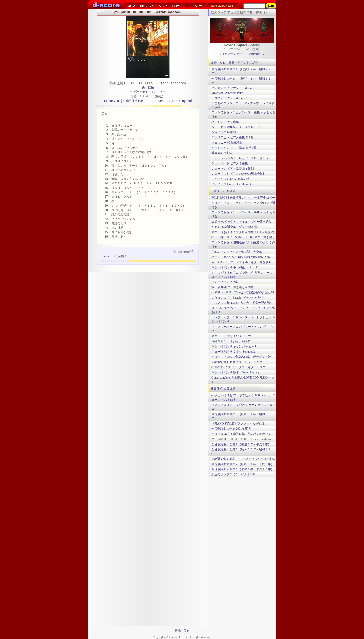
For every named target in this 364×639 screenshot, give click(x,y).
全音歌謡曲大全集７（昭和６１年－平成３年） (242, 464)
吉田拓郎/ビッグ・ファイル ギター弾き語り (241, 262)
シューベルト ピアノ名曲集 (229, 163)
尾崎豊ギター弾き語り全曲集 (230, 341)
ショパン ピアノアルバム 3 (229, 98)
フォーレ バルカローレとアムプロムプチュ (240, 158)
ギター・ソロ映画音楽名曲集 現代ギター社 (241, 357)
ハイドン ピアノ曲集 (225, 122)
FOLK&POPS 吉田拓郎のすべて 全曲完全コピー (243, 197)
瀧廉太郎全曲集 (221, 153)
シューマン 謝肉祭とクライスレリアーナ (238, 127)
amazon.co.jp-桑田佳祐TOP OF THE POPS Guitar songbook (148, 101)
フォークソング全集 (224, 282)
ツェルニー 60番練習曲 (226, 142)
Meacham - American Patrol (227, 93)
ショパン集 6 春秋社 (224, 132)
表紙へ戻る (182, 630)
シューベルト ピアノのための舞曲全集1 (237, 173)
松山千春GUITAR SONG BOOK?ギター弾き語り (243, 237)
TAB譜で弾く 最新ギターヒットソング (236, 362)
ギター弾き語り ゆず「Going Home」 (235, 372)
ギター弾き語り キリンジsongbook (234, 346)
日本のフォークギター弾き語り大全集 (236, 252)
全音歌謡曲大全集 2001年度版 (231, 428)
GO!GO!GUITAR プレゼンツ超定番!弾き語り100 (243, 292)
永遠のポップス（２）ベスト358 (233, 474)
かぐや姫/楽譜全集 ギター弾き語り (235, 227)
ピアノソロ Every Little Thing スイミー (236, 184)
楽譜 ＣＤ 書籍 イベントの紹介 (234, 62)
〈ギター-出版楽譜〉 (115, 256)
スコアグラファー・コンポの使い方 (242, 54)
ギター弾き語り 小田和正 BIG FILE (234, 267)
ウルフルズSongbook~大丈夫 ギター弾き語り (242, 302)
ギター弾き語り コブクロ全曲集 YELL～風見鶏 (242, 232)
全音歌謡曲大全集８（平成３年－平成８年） (241, 444)
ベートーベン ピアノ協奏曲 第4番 (233, 147)
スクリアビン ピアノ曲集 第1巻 (232, 137)
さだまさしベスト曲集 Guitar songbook (237, 297)
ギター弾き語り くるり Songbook (233, 351)
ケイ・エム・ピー (154, 92)
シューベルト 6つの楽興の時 (230, 179)
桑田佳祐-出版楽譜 (223, 388)
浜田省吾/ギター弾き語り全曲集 (232, 287)
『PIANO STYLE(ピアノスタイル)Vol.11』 (239, 423)
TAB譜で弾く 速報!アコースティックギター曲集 (243, 459)
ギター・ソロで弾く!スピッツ (231, 336)
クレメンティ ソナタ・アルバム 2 (233, 88)
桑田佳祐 (148, 87)
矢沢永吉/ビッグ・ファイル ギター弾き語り (241, 221)
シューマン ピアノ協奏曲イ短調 (232, 168)
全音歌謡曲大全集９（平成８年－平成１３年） (242, 469)
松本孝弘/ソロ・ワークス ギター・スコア (240, 367)
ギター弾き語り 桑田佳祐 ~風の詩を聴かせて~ (242, 434)
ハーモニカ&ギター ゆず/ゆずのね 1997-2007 (240, 257)
